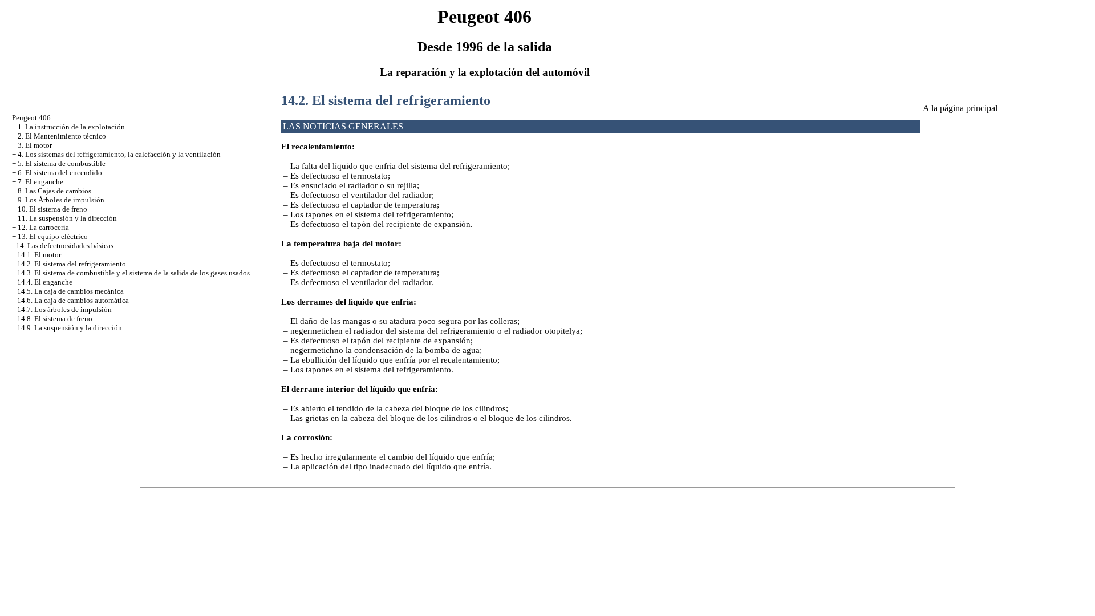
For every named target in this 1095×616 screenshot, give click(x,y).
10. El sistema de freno (52, 209)
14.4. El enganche (44, 282)
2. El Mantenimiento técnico (62, 136)
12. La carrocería (43, 227)
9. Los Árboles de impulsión (61, 200)
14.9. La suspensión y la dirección (69, 327)
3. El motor (35, 145)
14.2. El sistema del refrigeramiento (71, 264)
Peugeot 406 (31, 118)
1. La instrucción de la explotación (71, 127)
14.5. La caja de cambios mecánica (70, 291)
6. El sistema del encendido (60, 172)
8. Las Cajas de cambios (54, 191)
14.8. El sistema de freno (54, 318)
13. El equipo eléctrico (53, 236)
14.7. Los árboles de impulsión (64, 309)
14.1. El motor (39, 254)
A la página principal (960, 108)
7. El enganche (40, 181)
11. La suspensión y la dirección (67, 218)
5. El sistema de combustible (62, 163)
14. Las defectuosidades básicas (64, 245)
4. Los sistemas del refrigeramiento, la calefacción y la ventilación (119, 154)
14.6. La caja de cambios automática (73, 300)
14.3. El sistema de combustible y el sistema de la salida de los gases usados (133, 273)
